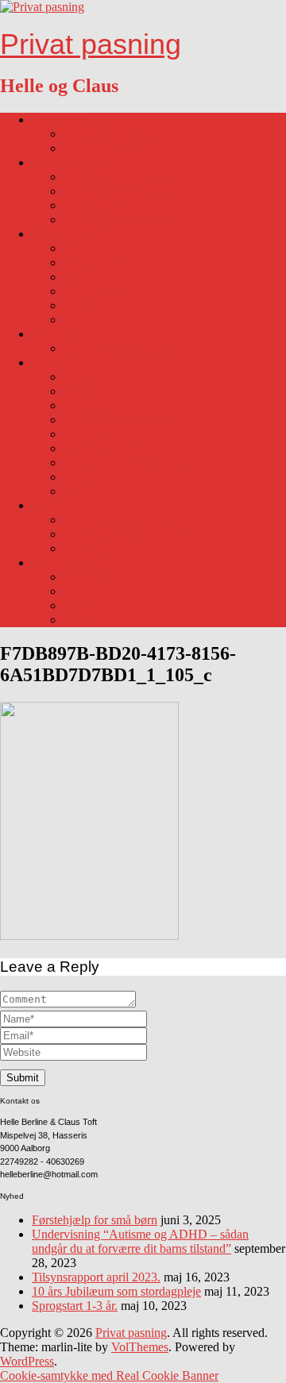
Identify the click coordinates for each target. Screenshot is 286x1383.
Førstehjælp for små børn (94, 1220)
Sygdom (53, 334)
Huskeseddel (96, 291)
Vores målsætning (108, 134)
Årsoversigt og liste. (114, 448)
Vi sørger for (95, 276)
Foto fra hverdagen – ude (127, 519)
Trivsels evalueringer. (117, 419)
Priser (78, 376)
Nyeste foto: (94, 548)
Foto (43, 505)
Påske (78, 605)
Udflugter (88, 319)
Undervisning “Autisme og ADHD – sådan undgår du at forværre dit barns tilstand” (140, 1241)
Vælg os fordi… (104, 148)
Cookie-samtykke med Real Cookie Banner (109, 1375)
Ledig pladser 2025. (114, 176)
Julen (77, 619)
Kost (75, 248)
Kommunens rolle (108, 391)
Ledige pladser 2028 (115, 219)
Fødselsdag (92, 577)
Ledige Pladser (69, 162)
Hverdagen (59, 234)
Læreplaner (92, 405)
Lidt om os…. (67, 119)
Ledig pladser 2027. (114, 205)
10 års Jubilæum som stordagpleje (116, 1291)
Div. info (54, 362)
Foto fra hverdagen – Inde (129, 534)
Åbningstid (91, 262)
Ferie (76, 305)
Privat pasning (90, 44)
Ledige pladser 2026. (116, 191)
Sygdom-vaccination (115, 348)
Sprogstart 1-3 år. (75, 1305)
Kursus (81, 476)
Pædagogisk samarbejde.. (127, 462)
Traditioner (59, 562)
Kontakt (84, 491)
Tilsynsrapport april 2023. (96, 1277)
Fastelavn (87, 591)
